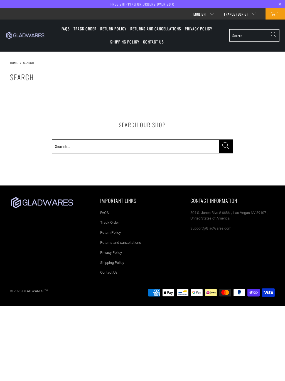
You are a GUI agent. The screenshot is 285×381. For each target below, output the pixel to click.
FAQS (104, 213)
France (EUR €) (236, 14)
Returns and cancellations (120, 242)
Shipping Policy (112, 263)
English (200, 14)
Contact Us (108, 272)
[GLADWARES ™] (25, 35)
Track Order (109, 222)
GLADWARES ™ (35, 291)
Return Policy (110, 232)
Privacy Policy (111, 252)
